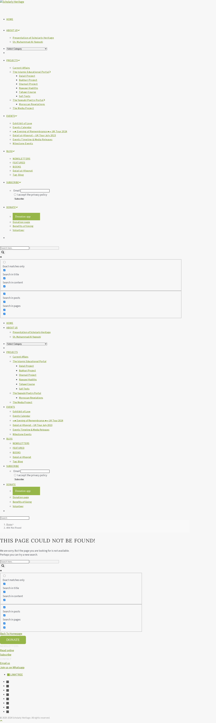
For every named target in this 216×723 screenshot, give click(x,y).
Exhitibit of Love (21, 411)
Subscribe (5, 655)
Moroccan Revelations (31, 398)
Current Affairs (20, 357)
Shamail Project (27, 375)
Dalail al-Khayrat (22, 457)
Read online (7, 650)
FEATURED (18, 448)
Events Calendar (21, 416)
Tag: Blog (18, 461)
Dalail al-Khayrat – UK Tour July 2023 (32, 425)
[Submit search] (31, 518)
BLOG (9, 439)
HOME (9, 323)
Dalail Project (26, 366)
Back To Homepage (11, 634)
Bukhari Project (27, 370)
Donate (13, 640)
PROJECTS (12, 352)
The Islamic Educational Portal (29, 361)
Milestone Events (22, 434)
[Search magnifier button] (3, 252)
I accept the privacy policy (32, 195)
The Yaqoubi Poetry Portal (27, 393)
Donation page (21, 497)
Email (16, 191)
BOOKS (17, 452)
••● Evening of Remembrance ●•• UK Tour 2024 (38, 420)
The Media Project (22, 402)
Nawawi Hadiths (28, 379)
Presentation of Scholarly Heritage (32, 332)
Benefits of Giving (22, 502)
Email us (5, 663)
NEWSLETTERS (21, 443)
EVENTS (10, 407)
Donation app (23, 216)
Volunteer (18, 506)
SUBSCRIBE (12, 466)
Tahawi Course (27, 384)
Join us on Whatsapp (12, 668)
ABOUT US (12, 327)
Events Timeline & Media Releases (31, 430)
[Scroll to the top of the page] (1, 721)
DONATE (11, 484)
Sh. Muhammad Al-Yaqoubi (27, 337)
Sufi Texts (24, 389)
